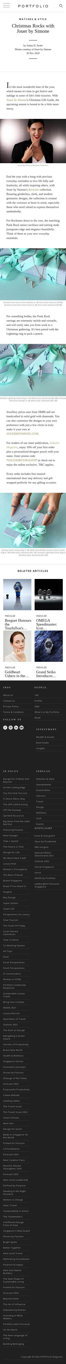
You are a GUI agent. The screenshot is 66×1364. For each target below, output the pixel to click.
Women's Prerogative (15, 869)
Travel (39, 801)
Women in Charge (13, 1199)
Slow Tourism (10, 920)
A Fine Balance (11, 1148)
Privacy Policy (11, 706)
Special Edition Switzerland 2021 (44, 854)
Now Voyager (10, 835)
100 (36, 695)
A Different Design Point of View (13, 1224)
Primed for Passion (14, 1143)
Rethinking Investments (16, 1259)
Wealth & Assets (45, 737)
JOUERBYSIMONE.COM (22, 433)
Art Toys (7, 951)
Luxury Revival (11, 1013)
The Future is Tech (13, 846)
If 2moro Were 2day (14, 798)
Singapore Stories (13, 1061)
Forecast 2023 (11, 1083)
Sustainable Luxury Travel (14, 995)
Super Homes (10, 903)
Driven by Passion (13, 1072)
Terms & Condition (13, 712)
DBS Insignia (42, 847)
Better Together (12, 1247)
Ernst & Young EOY (45, 835)
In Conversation (12, 973)
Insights (40, 748)
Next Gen (8, 1123)
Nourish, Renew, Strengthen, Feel (12, 1167)
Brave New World (12, 1050)
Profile (38, 700)
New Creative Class (14, 1160)
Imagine (7, 891)
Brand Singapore (12, 880)
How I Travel (10, 1205)
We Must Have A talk (14, 858)
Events (40, 824)
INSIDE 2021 (9, 1007)
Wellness (41, 812)
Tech (38, 818)
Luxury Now (9, 863)
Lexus (38, 872)
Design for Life (11, 852)
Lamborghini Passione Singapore (47, 885)
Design (40, 807)
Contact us (9, 700)
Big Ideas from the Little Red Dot (16, 823)
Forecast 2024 (11, 1154)
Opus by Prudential (45, 841)
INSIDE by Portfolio (45, 878)
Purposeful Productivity (16, 1089)
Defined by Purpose (14, 1185)
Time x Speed (10, 841)
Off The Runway (12, 810)
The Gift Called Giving (15, 804)
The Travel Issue (12, 1106)
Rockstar (33, 189)
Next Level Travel (13, 1253)
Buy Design (9, 897)
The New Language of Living (15, 1337)
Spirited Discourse (13, 815)
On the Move (10, 1329)
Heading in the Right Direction (14, 1192)
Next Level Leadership (15, 1179)
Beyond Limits (11, 1298)
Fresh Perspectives (14, 962)
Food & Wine (43, 790)
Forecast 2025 (11, 1174)
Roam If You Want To (14, 886)
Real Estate (42, 742)
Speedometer (43, 784)
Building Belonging (13, 1343)
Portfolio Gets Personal (16, 1324)
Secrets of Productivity (16, 1044)
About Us (8, 695)
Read (37, 717)
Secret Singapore (44, 866)
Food (6, 956)
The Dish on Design (14, 1030)
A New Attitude (11, 1095)
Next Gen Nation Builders (12, 1272)
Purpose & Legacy (13, 1264)
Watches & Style (45, 778)
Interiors (41, 795)
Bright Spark (10, 1242)
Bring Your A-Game (13, 1002)
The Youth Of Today (14, 925)
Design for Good (12, 1129)
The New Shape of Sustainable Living (13, 1280)
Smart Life (9, 908)
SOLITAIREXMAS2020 (21, 460)
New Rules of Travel (14, 1018)
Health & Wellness (13, 1055)
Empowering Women (14, 1309)
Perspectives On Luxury (16, 914)
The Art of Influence (14, 1304)
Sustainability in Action (16, 1211)
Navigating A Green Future (14, 1037)
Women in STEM (12, 979)
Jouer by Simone (16, 99)
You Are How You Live (15, 793)
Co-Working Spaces (14, 945)
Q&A (37, 706)
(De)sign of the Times (15, 1078)
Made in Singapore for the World (15, 1136)
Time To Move (11, 939)
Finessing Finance (13, 829)
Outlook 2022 (10, 1024)
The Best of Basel (13, 874)
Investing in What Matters (13, 1317)
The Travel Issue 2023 (15, 1112)
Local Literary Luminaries (10, 933)
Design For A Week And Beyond (16, 780)
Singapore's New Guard (16, 1230)
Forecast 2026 (11, 1293)
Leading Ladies (11, 1100)
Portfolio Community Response (14, 986)
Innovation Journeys (14, 1066)
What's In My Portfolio (47, 712)
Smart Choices (11, 1117)
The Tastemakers (13, 1216)
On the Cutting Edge (14, 787)
